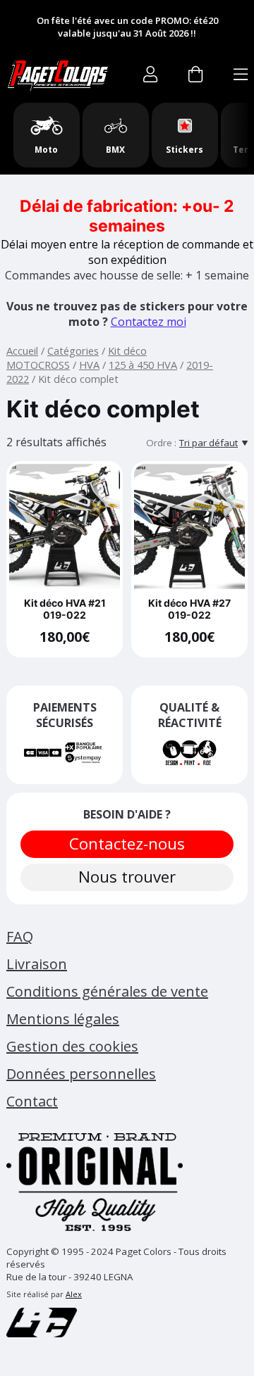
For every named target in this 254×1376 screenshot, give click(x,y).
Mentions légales (62, 1018)
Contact (32, 1101)
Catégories (73, 350)
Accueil (22, 350)
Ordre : (161, 442)
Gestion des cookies (72, 1046)
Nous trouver (127, 877)
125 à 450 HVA (143, 365)
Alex (74, 1294)
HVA (89, 365)
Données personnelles (81, 1073)
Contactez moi (148, 321)
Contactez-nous (127, 843)
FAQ (19, 936)
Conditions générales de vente (107, 991)
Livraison (36, 963)
